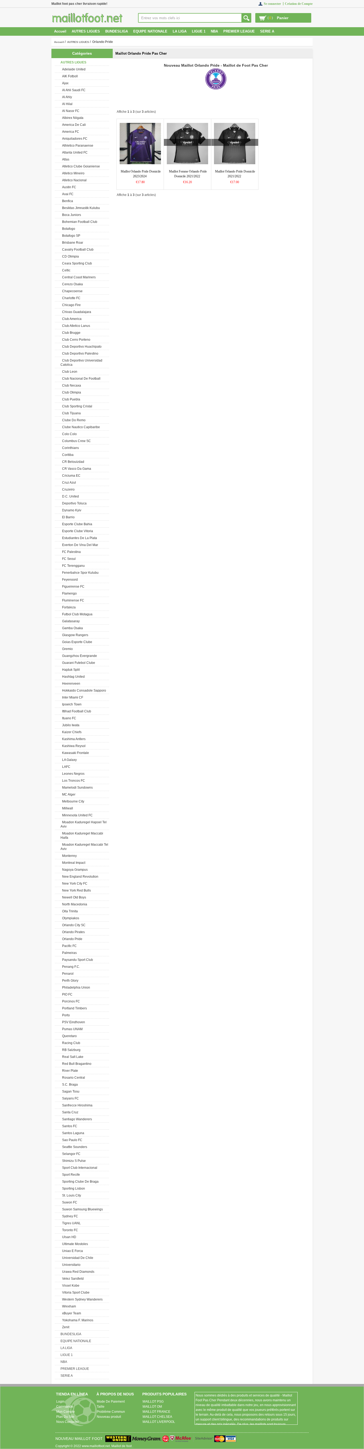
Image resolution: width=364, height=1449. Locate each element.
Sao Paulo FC (71, 1140)
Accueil (60, 31)
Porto (65, 1015)
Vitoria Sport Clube (75, 1292)
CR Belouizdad (72, 462)
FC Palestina (70, 552)
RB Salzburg (70, 1050)
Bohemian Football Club (78, 222)
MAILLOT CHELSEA (157, 1417)
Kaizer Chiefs (71, 732)
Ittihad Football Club (75, 711)
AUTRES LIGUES (78, 42)
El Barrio (67, 517)
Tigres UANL (70, 1223)
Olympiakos (69, 918)
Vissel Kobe (69, 1285)
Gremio (66, 649)
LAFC (65, 767)
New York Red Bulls (75, 890)
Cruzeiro (67, 489)
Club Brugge (70, 333)
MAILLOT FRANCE (156, 1412)
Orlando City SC (73, 925)
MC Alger (67, 794)
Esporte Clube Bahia (76, 524)
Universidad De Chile (76, 1258)
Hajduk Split (70, 670)
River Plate (69, 1071)
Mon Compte (65, 1412)
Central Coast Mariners (78, 277)
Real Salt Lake (71, 1057)
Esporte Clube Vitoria (76, 531)
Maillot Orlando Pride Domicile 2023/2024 (141, 174)
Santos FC (68, 1126)
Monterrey (68, 856)
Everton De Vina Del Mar (79, 545)
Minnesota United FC (76, 815)
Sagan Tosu (69, 1091)
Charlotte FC (70, 298)
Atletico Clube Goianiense (80, 166)
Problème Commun (111, 1412)
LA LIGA (180, 31)
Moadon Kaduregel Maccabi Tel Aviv (84, 847)
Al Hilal (66, 104)
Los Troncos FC (72, 780)
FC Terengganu (72, 566)
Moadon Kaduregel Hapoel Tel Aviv (83, 824)
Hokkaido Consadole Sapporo (83, 690)
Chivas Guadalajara (75, 312)
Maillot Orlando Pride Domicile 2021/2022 (235, 174)
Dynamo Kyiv (70, 510)
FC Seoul (68, 559)
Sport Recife (70, 1175)
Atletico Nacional (73, 180)
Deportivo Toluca (73, 503)
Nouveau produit (109, 1417)
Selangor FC (70, 1154)
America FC (69, 132)
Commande (64, 1406)
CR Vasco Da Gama (75, 469)
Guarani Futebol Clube (77, 663)
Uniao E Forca (71, 1251)
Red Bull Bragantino (75, 1064)
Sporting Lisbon (72, 1188)
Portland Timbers (73, 1008)
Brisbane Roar (71, 242)
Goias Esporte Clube (76, 642)
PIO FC (66, 994)
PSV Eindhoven (72, 1022)
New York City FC (73, 883)
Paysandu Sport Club (76, 960)
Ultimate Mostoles (74, 1244)
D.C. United (69, 496)
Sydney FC (69, 1216)
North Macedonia (73, 904)
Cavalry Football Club (77, 249)
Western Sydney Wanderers (81, 1299)
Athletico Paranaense (76, 145)
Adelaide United (73, 69)
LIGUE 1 (198, 31)
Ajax (64, 83)
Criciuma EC (70, 475)
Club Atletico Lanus (75, 326)
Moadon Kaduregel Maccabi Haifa (81, 836)
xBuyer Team (70, 1313)
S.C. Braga (69, 1084)
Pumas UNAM (71, 1029)
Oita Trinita (69, 911)
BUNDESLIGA (116, 31)
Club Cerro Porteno (75, 340)
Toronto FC (69, 1230)
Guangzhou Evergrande (78, 656)
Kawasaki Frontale (74, 753)
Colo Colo (68, 434)
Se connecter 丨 (274, 4)
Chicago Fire (70, 305)
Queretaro (68, 1036)
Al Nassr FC (69, 111)
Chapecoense (71, 291)
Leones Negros (72, 774)
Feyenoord (69, 579)
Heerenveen (70, 683)
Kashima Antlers (73, 739)
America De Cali (73, 125)
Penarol (67, 974)
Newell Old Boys (73, 897)
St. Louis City (70, 1195)
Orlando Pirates (72, 932)
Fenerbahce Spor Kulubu (79, 573)
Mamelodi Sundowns (76, 787)
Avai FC (67, 194)
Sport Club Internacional (78, 1168)
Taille (100, 1406)
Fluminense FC (72, 600)
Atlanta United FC (74, 152)
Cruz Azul (68, 482)
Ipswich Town (71, 704)
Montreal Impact (72, 863)
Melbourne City (72, 801)
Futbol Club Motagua (76, 614)
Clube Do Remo (73, 420)
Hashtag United (72, 677)
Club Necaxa (70, 385)
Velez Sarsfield (72, 1279)
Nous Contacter (67, 1422)
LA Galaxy (68, 760)
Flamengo (68, 593)
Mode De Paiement (111, 1401)
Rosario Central (72, 1077)
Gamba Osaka (71, 628)
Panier (282, 18)
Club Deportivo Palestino (79, 353)
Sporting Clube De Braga (79, 1181)
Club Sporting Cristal (76, 406)
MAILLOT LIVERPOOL (159, 1422)
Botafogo (67, 229)
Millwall (66, 808)
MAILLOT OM (152, 1406)
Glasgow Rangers (74, 635)
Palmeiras (68, 953)
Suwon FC (68, 1202)
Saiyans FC (69, 1098)
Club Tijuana (70, 413)
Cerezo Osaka (71, 284)
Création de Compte (299, 4)
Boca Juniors (70, 215)
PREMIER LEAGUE (239, 31)
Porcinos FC (70, 1001)
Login (60, 1401)
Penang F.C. (70, 967)
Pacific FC (68, 946)
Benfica (66, 201)
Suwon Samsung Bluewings (81, 1209)
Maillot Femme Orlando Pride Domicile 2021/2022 (188, 174)
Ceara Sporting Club (76, 263)
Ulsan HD (68, 1237)
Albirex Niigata (71, 118)
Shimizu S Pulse (73, 1161)
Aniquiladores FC (73, 139)
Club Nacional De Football (80, 378)
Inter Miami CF (71, 697)
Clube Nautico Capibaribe (80, 427)
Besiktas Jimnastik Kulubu (80, 208)
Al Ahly (66, 97)
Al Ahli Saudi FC (73, 90)
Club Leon (68, 372)
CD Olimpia (69, 256)
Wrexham (68, 1306)
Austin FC (68, 187)
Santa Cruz (69, 1112)
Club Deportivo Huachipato (81, 346)
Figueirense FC (72, 586)
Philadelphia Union (75, 987)
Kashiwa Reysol (73, 746)
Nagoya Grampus (74, 870)
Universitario (70, 1265)
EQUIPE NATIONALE (150, 31)
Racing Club (70, 1043)
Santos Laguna (72, 1133)
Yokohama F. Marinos (76, 1320)
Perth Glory (69, 980)
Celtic (65, 270)
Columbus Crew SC (75, 441)
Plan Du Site (65, 1417)
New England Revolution (79, 876)
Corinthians (69, 448)
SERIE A (267, 31)
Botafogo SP (70, 236)
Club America (71, 319)
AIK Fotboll (69, 76)
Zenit (64, 1327)
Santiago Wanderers (76, 1119)
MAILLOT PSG (153, 1401)
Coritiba (67, 455)
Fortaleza (68, 607)
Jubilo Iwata (69, 725)
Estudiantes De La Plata (78, 538)
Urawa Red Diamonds (77, 1272)
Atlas (64, 159)
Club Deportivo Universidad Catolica (81, 363)
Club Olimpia (70, 392)
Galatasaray (70, 621)
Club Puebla (70, 399)
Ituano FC (68, 718)
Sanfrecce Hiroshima (76, 1105)
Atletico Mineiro (72, 173)
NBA (214, 31)
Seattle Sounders (73, 1147)
